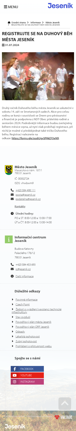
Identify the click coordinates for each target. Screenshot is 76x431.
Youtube (26, 375)
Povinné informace (26, 299)
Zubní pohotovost (26, 341)
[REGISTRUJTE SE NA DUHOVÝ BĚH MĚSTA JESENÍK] (38, 76)
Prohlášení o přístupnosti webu (34, 346)
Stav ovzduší (23, 317)
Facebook (26, 369)
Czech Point (23, 304)
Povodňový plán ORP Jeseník (32, 326)
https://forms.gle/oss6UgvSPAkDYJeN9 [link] (35, 138)
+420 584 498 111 (25, 190)
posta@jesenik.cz (25, 194)
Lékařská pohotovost (28, 336)
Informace (36, 22)
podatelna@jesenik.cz (28, 199)
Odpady (20, 331)
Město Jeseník (53, 22)
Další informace (25, 276)
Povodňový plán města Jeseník (33, 322)
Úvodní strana (60, 5)
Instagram (27, 381)
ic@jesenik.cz (23, 269)
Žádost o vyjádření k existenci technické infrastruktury (36, 310)
